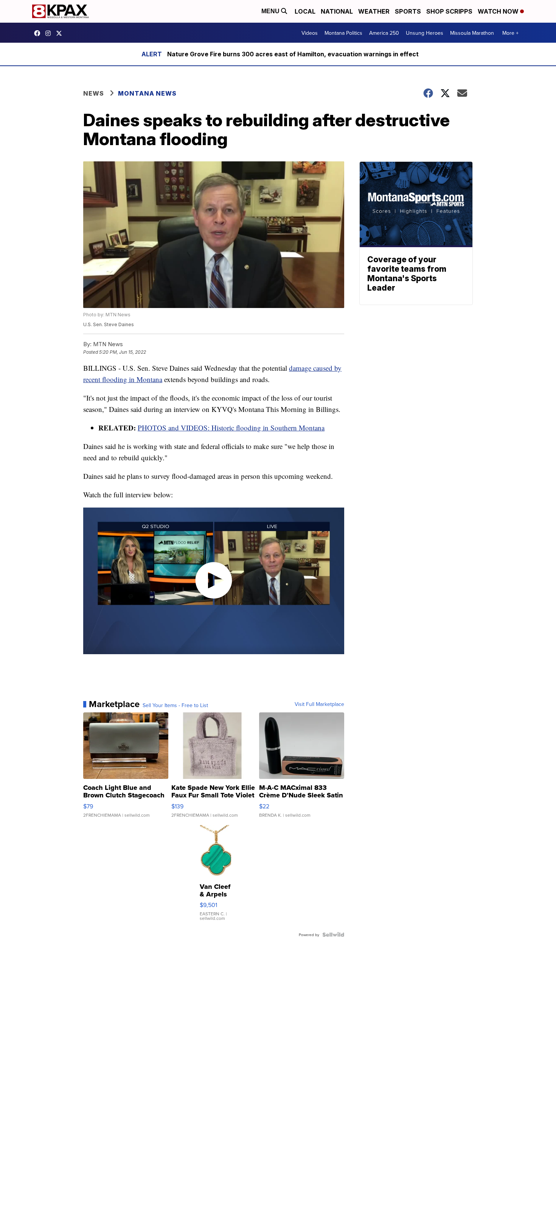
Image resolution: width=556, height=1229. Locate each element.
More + (510, 33)
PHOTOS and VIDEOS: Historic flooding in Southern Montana (231, 427)
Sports (408, 11)
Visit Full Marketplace (319, 704)
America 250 (384, 33)
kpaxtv (39, 33)
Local (305, 11)
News (93, 93)
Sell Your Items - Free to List (175, 705)
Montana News (147, 93)
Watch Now (499, 11)
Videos (309, 33)
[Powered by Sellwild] (333, 934)
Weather (374, 11)
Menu (271, 11)
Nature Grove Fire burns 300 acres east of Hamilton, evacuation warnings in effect (293, 54)
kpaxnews (61, 33)
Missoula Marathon (472, 33)
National (337, 11)
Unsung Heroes (424, 33)
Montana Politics (343, 33)
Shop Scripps (449, 11)
